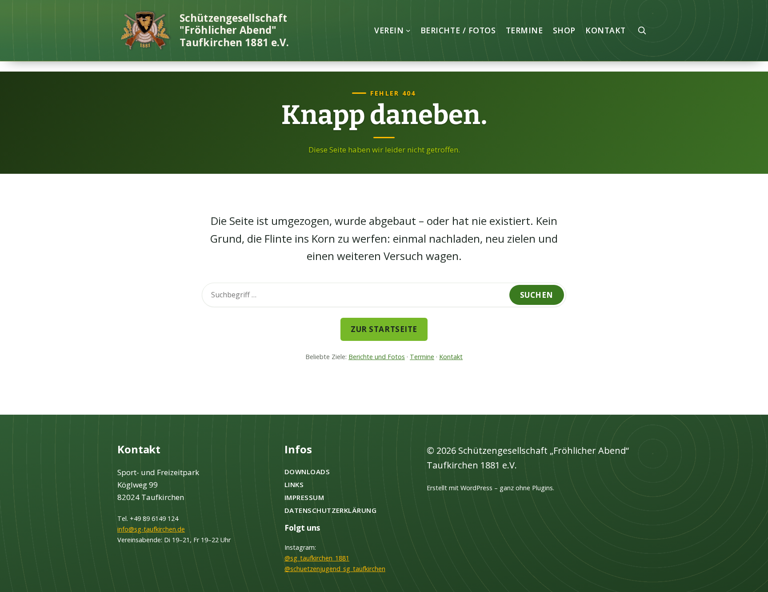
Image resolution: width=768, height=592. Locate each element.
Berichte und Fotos (376, 356)
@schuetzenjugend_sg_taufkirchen (334, 568)
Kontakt (451, 356)
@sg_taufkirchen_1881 (316, 558)
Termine (422, 356)
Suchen (536, 295)
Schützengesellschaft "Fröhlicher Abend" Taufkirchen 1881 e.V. (234, 30)
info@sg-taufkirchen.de (151, 529)
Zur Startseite (384, 329)
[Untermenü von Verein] (408, 30)
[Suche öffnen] (642, 30)
